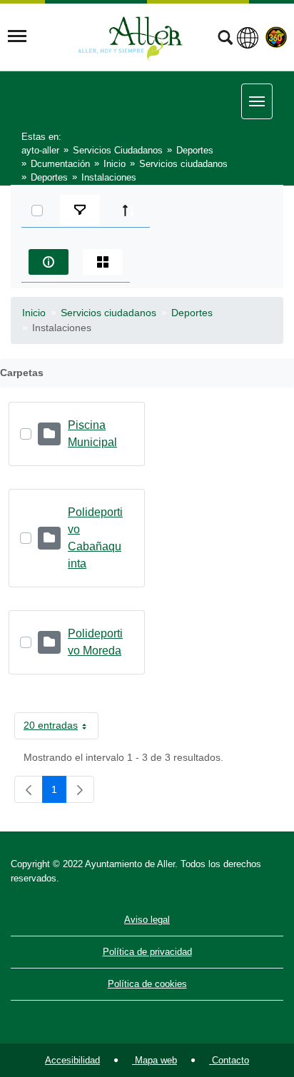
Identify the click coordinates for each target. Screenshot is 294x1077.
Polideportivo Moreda (95, 642)
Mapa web (154, 1060)
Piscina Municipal (92, 433)
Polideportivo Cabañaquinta (95, 538)
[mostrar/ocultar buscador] (225, 39)
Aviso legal (147, 919)
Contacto (229, 1060)
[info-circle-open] (49, 262)
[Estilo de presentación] (103, 262)
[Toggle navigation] (17, 36)
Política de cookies (147, 984)
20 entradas (61, 728)
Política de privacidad (147, 951)
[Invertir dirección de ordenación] (128, 210)
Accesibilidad (72, 1060)
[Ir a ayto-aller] (131, 36)
